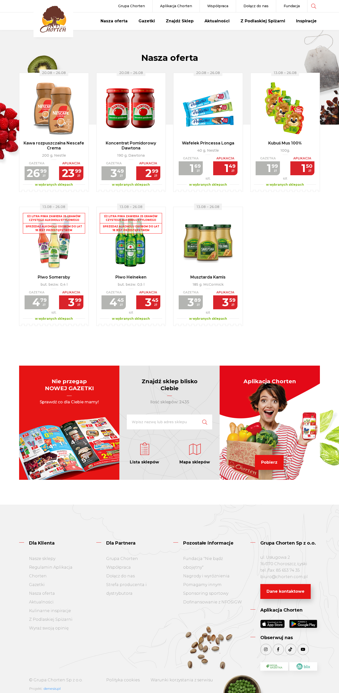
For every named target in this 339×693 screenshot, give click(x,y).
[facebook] (278, 649)
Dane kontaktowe (286, 591)
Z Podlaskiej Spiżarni (262, 21)
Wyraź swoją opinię (49, 628)
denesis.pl (52, 688)
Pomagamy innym (202, 584)
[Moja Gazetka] (274, 666)
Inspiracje (306, 21)
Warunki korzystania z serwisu (182, 680)
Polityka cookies (123, 680)
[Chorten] (53, 19)
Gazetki (146, 21)
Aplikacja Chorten (176, 6)
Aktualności (217, 21)
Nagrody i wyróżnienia (206, 576)
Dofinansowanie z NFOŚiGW (212, 602)
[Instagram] (265, 649)
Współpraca (217, 6)
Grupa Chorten (131, 6)
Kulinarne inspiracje (50, 610)
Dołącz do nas (256, 6)
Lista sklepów (144, 462)
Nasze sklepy (42, 558)
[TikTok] (290, 649)
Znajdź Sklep (180, 21)
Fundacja (292, 6)
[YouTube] (303, 649)
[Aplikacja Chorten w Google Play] (303, 624)
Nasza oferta (114, 21)
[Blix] (303, 666)
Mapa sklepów (194, 462)
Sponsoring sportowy (205, 593)
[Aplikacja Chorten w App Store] (274, 624)
